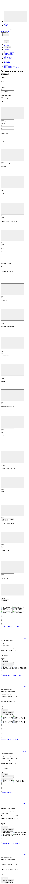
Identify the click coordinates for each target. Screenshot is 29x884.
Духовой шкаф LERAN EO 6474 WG (10, 792)
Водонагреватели (8, 57)
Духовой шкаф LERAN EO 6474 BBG (10, 739)
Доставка (6, 24)
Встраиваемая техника (9, 56)
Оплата (5, 25)
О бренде (6, 26)
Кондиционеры (7, 58)
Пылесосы (6, 61)
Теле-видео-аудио (8, 59)
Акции (12, 52)
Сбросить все (5, 600)
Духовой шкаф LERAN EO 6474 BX (10, 626)
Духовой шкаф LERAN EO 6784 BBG (10, 843)
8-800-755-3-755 (5, 31)
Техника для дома (8, 54)
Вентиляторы (7, 62)
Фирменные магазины (9, 23)
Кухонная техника (8, 53)
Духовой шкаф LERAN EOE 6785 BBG (11, 675)
